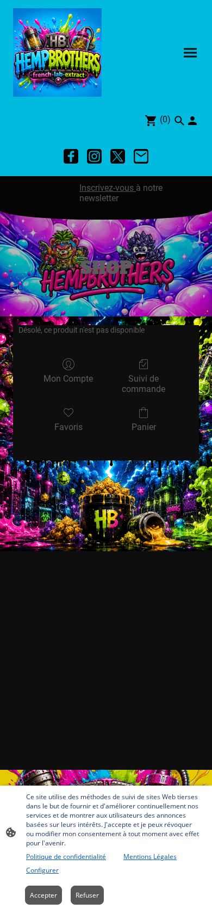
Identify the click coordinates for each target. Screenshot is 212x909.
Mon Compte (68, 378)
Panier (144, 427)
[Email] (141, 156)
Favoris (68, 427)
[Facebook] (71, 156)
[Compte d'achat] (192, 120)
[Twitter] (117, 156)
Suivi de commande (143, 383)
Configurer (42, 870)
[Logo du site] (57, 52)
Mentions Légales (150, 856)
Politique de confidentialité (66, 856)
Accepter (43, 895)
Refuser (87, 895)
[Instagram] (94, 156)
